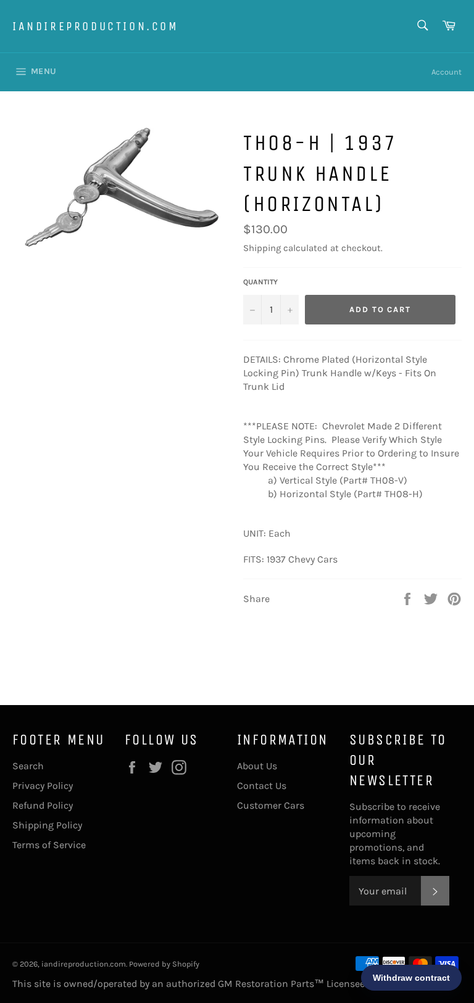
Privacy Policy (42, 785)
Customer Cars (270, 805)
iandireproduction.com (95, 26)
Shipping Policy (47, 825)
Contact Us (261, 785)
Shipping (262, 248)
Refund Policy (42, 805)
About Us (257, 766)
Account (446, 71)
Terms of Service (49, 845)
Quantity (260, 282)
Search (28, 766)
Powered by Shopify (164, 963)
